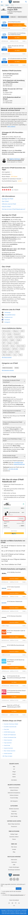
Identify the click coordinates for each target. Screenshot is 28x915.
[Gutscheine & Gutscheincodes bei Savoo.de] (14, 2)
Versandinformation (9, 315)
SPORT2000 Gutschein (9, 732)
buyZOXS (10, 337)
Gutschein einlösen (14, 836)
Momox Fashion (20, 346)
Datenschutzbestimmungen (16, 895)
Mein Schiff (5, 346)
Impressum (14, 862)
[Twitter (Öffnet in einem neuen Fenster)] (14, 879)
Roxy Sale (6, 729)
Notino (14, 774)
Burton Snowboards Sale (10, 737)
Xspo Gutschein (8, 742)
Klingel (14, 771)
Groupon (10, 343)
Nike (14, 766)
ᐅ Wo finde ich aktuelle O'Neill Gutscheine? (11, 381)
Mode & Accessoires (7, 367)
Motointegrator (6, 349)
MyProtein (15, 349)
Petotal (22, 349)
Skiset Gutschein (8, 740)
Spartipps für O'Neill (7, 198)
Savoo (2, 5)
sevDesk (11, 351)
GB (12, 903)
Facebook (7, 319)
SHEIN (17, 351)
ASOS (22, 331)
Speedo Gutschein (8, 748)
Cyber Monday (14, 816)
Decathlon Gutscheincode (10, 726)
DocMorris (5, 340)
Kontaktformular (18, 462)
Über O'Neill (5, 201)
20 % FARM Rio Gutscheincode (15, 645)
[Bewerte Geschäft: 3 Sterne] (6, 190)
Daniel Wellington (19, 337)
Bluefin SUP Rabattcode (10, 734)
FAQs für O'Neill (6, 206)
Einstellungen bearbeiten (14, 869)
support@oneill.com (19, 464)
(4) (4, 17)
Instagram (7, 322)
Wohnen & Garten (14, 795)
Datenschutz (14, 859)
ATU (4, 334)
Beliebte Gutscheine (14, 808)
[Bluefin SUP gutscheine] (3, 661)
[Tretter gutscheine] (3, 588)
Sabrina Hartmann (15, 159)
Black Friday (14, 813)
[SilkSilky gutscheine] (3, 573)
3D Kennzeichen (6, 331)
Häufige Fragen (14, 834)
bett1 (4, 337)
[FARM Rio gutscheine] (3, 646)
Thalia (20, 354)
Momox (12, 346)
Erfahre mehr (23, 913)
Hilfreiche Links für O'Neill (9, 204)
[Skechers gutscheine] (3, 602)
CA (14, 905)
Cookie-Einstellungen (14, 867)
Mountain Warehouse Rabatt (11, 724)
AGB (14, 864)
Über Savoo (14, 847)
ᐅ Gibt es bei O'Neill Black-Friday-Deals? (12, 439)
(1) (13, 17)
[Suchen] (26, 1)
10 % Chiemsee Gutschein (14, 616)
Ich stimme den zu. (14, 895)
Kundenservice (8, 317)
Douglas (19, 340)
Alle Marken (14, 780)
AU (19, 903)
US (9, 903)
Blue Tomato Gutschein (9, 750)
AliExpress (15, 331)
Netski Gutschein (8, 753)
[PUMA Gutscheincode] (3, 677)
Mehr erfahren (11, 126)
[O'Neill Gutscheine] (4, 10)
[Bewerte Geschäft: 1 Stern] (3, 190)
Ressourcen (14, 826)
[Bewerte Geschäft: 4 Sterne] (8, 190)
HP (14, 769)
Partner (14, 839)
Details (24, 28)
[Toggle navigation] (2, 2)
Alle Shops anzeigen (7, 357)
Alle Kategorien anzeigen (8, 370)
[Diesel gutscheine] (3, 692)
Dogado (12, 340)
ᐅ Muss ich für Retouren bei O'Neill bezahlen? (12, 423)
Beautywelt (17, 334)
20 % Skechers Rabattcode (14, 601)
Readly (4, 351)
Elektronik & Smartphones (14, 792)
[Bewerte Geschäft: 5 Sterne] (10, 190)
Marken (7, 5)
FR (15, 903)
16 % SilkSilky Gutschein (14, 572)
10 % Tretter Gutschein (13, 587)
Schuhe (16, 367)
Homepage (7, 312)
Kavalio (16, 343)
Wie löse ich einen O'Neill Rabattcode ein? (13, 209)
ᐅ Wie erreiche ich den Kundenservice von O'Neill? (10, 456)
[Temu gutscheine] (3, 632)
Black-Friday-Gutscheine (14, 824)
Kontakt (14, 849)
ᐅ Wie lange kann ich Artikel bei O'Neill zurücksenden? (12, 411)
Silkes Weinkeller (7, 354)
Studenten (14, 811)
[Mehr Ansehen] (3, 365)
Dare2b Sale (7, 745)
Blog (14, 852)
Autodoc (9, 334)
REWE (14, 776)
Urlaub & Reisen (14, 790)
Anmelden (18, 888)
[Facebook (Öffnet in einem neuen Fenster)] (11, 879)
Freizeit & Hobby (14, 797)
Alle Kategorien (14, 801)
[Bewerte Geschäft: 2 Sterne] (5, 190)
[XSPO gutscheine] (3, 706)
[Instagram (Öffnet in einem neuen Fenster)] (17, 879)
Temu (15, 354)
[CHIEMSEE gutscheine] (3, 617)
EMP (4, 343)
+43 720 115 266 (13, 469)
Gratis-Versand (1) (22, 17)
